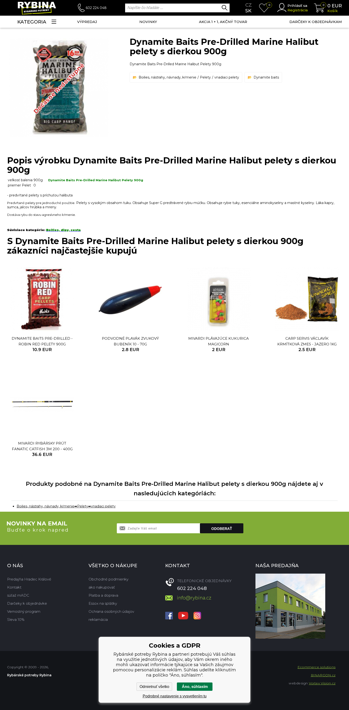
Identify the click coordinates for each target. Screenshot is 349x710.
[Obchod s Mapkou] (290, 606)
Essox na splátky (103, 603)
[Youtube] (183, 616)
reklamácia (98, 619)
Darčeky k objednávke (27, 603)
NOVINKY (148, 21)
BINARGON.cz (323, 675)
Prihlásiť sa (297, 5)
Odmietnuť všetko (154, 687)
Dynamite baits (266, 77)
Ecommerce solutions (316, 667)
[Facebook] (169, 616)
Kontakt (14, 587)
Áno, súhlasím (195, 687)
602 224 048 (96, 8)
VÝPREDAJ (87, 21)
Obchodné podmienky (108, 579)
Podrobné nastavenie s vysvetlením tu (175, 696)
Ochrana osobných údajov (111, 611)
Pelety (205, 77)
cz (248, 5)
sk (248, 11)
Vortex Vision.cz (322, 683)
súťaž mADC (18, 595)
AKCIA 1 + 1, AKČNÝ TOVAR (223, 21)
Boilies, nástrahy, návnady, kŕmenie (167, 77)
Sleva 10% (15, 619)
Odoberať (221, 529)
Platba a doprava (103, 595)
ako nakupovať (102, 587)
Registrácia (298, 10)
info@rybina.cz (194, 598)
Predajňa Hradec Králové (29, 579)
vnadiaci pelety (226, 77)
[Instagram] (197, 616)
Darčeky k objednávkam (315, 21)
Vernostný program (23, 611)
